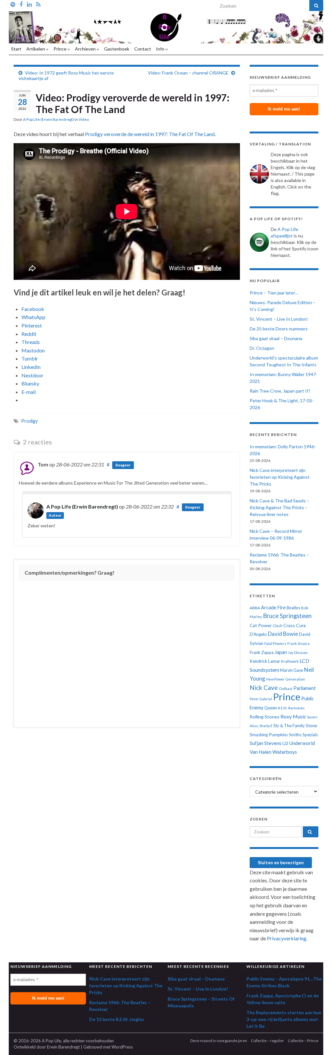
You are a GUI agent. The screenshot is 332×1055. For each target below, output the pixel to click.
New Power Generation (285, 679)
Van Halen (260, 752)
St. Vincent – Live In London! (279, 319)
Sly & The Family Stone (295, 725)
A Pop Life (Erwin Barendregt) (48, 119)
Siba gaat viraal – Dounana (276, 338)
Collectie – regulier (267, 1040)
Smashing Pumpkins (269, 734)
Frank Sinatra (298, 643)
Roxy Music (293, 716)
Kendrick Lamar (265, 661)
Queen (270, 707)
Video (83, 119)
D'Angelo (258, 634)
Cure (301, 625)
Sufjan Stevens (265, 743)
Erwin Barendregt (63, 1046)
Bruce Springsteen (287, 615)
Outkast (285, 688)
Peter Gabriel (261, 699)
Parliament (304, 688)
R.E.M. (282, 708)
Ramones (296, 707)
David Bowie (283, 634)
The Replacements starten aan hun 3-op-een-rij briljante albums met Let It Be (283, 1019)
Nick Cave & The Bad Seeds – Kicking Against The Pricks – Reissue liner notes (279, 507)
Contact (142, 49)
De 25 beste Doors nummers (279, 328)
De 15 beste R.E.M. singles (116, 1019)
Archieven (86, 49)
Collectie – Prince (303, 1040)
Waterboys (284, 752)
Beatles (293, 607)
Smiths (295, 734)
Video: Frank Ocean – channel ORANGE (188, 72)
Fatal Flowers (275, 643)
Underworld (302, 743)
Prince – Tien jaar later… (274, 292)
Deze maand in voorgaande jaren (218, 1040)
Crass (289, 625)
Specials (310, 734)
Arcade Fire (273, 607)
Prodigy (29, 421)
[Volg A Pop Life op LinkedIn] (29, 3)
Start (16, 49)
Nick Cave (264, 687)
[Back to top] (317, 1040)
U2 (285, 743)
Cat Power (261, 625)
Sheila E (265, 726)
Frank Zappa (262, 652)
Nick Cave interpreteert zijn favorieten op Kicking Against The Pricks (280, 477)
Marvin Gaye (291, 670)
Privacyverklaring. (287, 938)
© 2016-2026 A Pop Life (37, 1040)
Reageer (123, 465)
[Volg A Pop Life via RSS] (38, 3)
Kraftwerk (290, 661)
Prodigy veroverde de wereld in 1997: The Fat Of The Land (150, 134)
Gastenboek (116, 49)
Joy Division (298, 652)
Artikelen (36, 49)
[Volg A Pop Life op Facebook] (21, 3)
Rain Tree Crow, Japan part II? (280, 391)
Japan (281, 652)
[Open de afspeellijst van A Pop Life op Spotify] (12, 3)
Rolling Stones (264, 716)
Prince (60, 49)
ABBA (255, 607)
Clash (277, 626)
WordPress (122, 1046)
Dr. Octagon (262, 348)
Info (160, 49)
